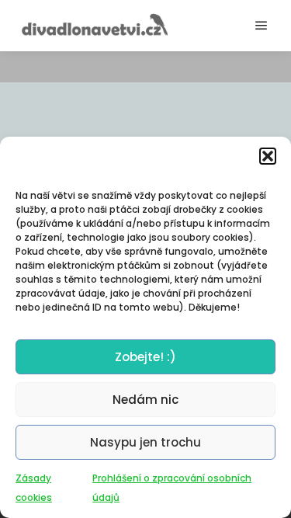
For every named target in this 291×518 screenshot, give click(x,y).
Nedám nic (145, 399)
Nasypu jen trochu (145, 442)
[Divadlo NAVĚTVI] (93, 25)
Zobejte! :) (145, 357)
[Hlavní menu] (261, 26)
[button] (267, 156)
